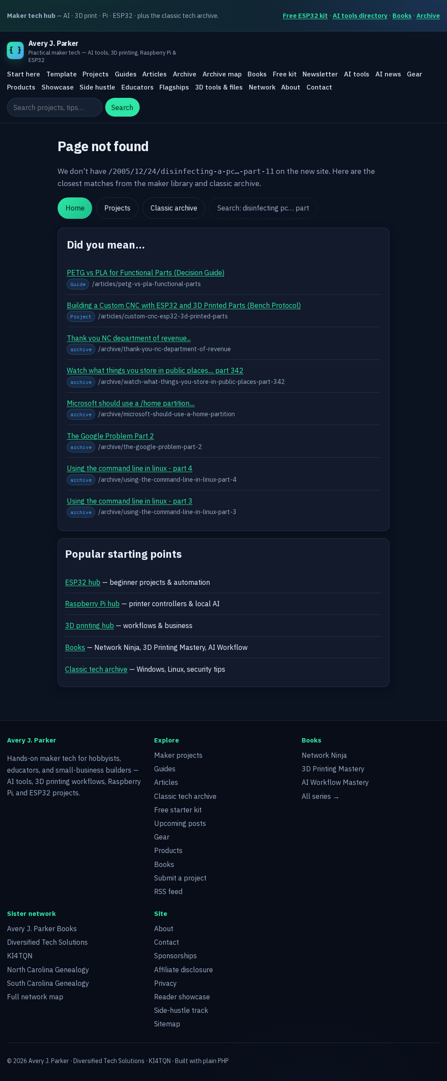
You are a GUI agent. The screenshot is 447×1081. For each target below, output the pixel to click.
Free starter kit (178, 809)
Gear (414, 73)
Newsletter (320, 73)
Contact (319, 87)
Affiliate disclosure (183, 969)
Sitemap (167, 1023)
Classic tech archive (96, 669)
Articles (154, 73)
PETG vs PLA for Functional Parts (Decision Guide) (145, 272)
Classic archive (174, 208)
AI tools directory (360, 15)
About (290, 87)
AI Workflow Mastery (335, 782)
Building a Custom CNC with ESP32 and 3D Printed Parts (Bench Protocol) (184, 305)
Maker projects (178, 755)
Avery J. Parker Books (42, 928)
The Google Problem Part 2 (110, 436)
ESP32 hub (82, 582)
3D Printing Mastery (333, 768)
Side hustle (97, 87)
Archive (428, 15)
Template (61, 73)
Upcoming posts (180, 823)
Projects (96, 73)
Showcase (57, 87)
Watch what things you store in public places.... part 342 (155, 370)
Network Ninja (324, 755)
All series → (321, 796)
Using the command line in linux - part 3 (130, 501)
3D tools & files (219, 87)
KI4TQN (20, 955)
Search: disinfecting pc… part (263, 208)
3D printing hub (89, 625)
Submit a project (180, 878)
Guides (126, 73)
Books (402, 15)
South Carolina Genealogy (48, 983)
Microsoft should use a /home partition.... (131, 403)
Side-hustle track (181, 1010)
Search (122, 107)
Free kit (285, 73)
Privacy (165, 983)
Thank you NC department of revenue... (129, 338)
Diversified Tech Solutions (47, 942)
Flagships (174, 87)
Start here (23, 73)
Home (75, 208)
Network (262, 87)
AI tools (356, 73)
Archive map (222, 73)
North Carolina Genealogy (48, 969)
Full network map (35, 996)
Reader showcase (182, 996)
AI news (388, 73)
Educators (137, 87)
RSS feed (168, 891)
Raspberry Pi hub (92, 603)
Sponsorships (175, 955)
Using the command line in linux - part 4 (130, 468)
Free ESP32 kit (305, 15)
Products (21, 87)
